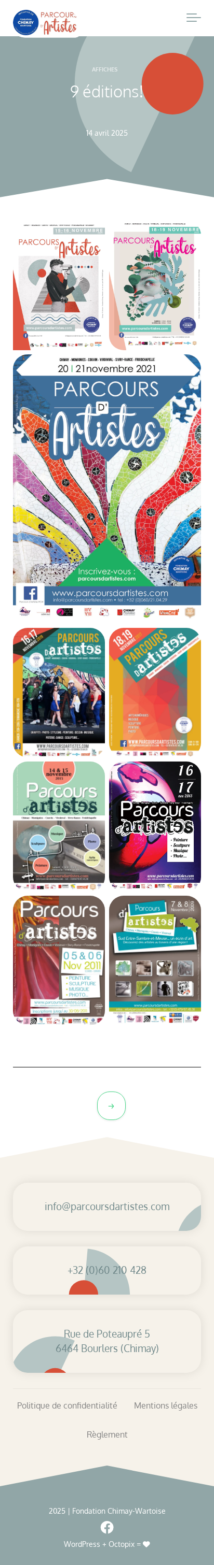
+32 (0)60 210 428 (107, 1270)
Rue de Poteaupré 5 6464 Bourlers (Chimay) (107, 1341)
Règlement (107, 1434)
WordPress (82, 1544)
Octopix (122, 1544)
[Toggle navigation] (193, 18)
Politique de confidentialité (67, 1405)
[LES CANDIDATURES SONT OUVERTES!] (111, 1106)
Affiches (104, 69)
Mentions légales (165, 1405)
